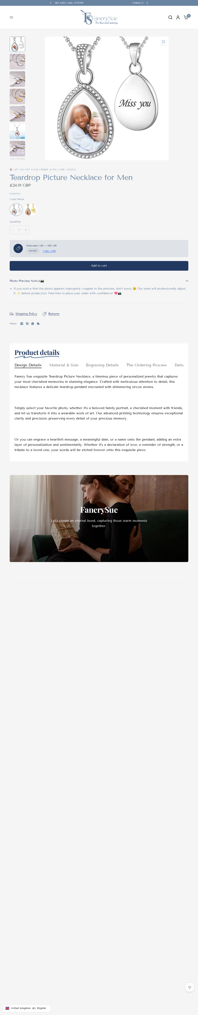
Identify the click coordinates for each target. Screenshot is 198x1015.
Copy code (49, 251)
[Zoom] (163, 42)
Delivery (182, 365)
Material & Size (63, 365)
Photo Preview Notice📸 (27, 281)
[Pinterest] (27, 323)
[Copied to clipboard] (38, 323)
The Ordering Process (146, 365)
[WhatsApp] (32, 323)
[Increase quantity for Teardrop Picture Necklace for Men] (26, 230)
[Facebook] (22, 323)
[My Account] (178, 17)
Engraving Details (102, 365)
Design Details (28, 365)
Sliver (16, 209)
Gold (30, 209)
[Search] (170, 17)
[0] (185, 17)
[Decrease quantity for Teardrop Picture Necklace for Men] (13, 230)
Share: (13, 323)
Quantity (15, 221)
